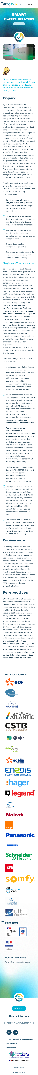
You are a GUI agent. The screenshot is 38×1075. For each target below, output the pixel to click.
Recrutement (11, 1043)
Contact (18, 1008)
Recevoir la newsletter (18, 1023)
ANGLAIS (29, 4)
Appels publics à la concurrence (19, 1039)
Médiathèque (11, 1047)
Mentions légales (19, 1067)
